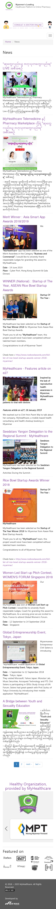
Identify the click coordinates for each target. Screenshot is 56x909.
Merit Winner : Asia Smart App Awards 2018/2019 (24, 219)
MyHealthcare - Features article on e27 (27, 370)
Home (8, 42)
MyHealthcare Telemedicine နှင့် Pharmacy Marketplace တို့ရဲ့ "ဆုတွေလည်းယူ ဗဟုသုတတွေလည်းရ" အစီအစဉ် (27, 125)
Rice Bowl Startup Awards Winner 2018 (26, 482)
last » (37, 764)
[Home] (28, 6)
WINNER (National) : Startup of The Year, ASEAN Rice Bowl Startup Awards (27, 285)
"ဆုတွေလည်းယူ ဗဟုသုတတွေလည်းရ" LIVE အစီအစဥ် (27, 65)
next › (28, 764)
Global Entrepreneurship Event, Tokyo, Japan (24, 634)
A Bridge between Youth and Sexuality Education (22, 703)
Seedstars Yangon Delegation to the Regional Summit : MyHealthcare (27, 433)
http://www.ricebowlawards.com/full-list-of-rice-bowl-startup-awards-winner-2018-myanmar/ (26, 358)
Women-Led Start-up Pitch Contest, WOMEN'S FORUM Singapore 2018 (28, 574)
